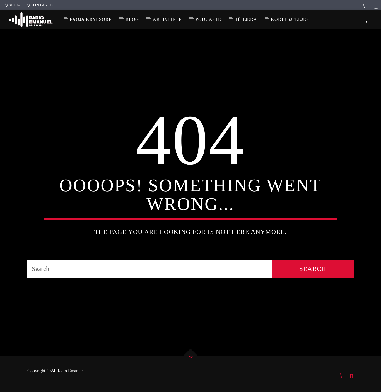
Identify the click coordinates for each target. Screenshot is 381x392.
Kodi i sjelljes (290, 19)
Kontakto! (42, 5)
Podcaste (208, 19)
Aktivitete (167, 19)
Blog (14, 5)
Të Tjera (246, 19)
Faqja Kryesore (91, 19)
